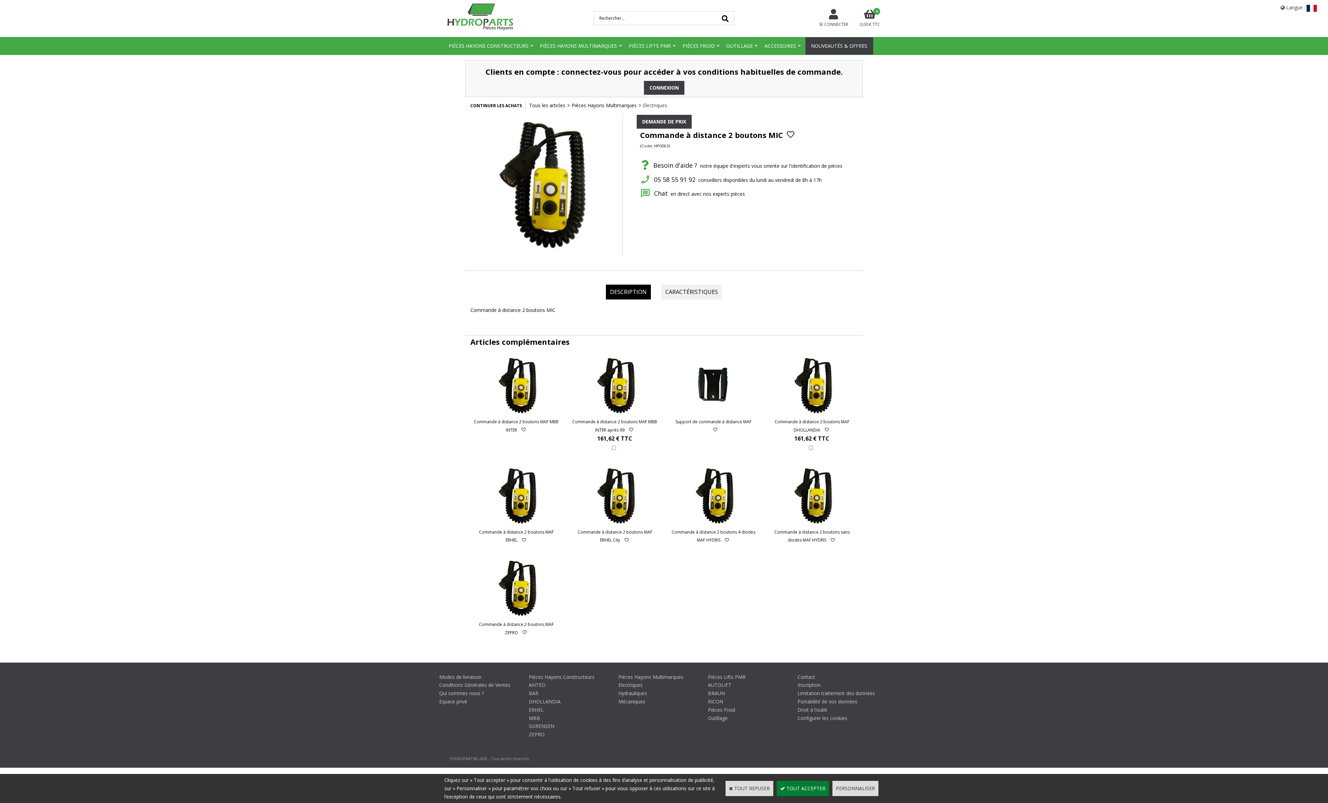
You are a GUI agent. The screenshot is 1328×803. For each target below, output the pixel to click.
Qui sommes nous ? (461, 693)
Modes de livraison (460, 677)
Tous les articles (547, 105)
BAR (533, 693)
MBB (534, 718)
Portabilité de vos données (827, 701)
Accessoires (780, 46)
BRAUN (716, 693)
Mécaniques (631, 701)
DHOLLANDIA (545, 701)
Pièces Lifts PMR (650, 46)
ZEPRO (537, 734)
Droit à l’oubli (812, 710)
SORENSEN (541, 726)
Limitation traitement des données (836, 693)
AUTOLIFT (719, 685)
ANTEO (537, 685)
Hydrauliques (632, 693)
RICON (715, 701)
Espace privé (453, 701)
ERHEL (536, 710)
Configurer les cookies (822, 718)
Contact (806, 677)
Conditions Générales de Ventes (474, 685)
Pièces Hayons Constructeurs (488, 46)
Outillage (739, 46)
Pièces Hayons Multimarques (578, 46)
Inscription (809, 685)
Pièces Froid (699, 46)
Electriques (655, 105)
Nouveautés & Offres (839, 46)
